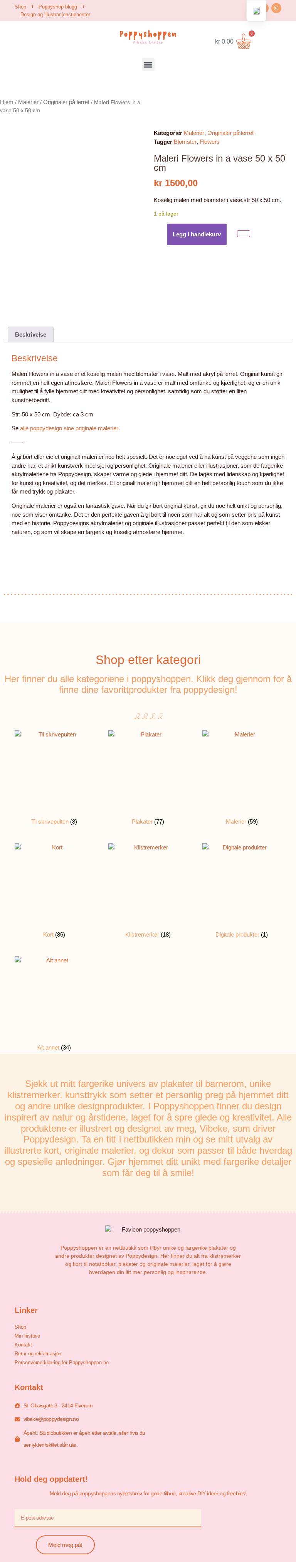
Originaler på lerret (66, 102)
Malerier (28, 102)
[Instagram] (276, 8)
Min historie (27, 1336)
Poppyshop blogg (58, 7)
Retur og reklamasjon (38, 1353)
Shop (20, 7)
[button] (148, 64)
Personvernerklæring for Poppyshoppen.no (61, 1362)
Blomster (185, 141)
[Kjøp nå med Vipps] (243, 234)
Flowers (210, 141)
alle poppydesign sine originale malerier (69, 428)
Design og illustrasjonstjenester (55, 14)
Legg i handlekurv (197, 234)
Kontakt (23, 1345)
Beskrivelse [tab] (30, 334)
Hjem (6, 102)
